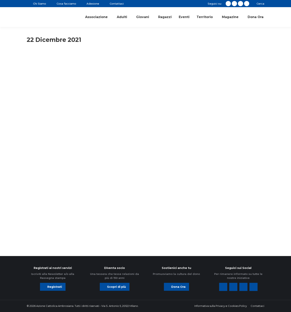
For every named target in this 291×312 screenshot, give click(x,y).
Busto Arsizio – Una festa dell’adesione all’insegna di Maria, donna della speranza (59, 109)
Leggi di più (41, 148)
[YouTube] (253, 287)
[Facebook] (223, 287)
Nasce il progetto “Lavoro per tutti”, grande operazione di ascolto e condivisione (222, 109)
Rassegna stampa (122, 59)
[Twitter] (233, 287)
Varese (34, 70)
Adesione (35, 59)
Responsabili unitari (41, 64)
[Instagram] (243, 287)
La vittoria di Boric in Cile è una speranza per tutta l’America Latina (143, 109)
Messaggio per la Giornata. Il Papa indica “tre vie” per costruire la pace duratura (59, 216)
